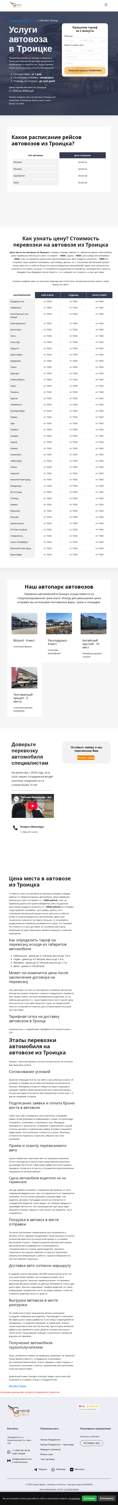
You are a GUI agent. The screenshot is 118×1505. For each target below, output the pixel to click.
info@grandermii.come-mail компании (22, 1460)
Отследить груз (92, 1443)
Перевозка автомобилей (23, 20)
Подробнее (74, 1498)
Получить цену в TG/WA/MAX (85, 70)
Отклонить (107, 1498)
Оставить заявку (85, 758)
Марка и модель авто (74, 45)
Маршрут (68, 36)
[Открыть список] (82, 50)
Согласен (89, 1498)
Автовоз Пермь (17, 1386)
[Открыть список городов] (80, 40)
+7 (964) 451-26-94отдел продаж (21, 1452)
